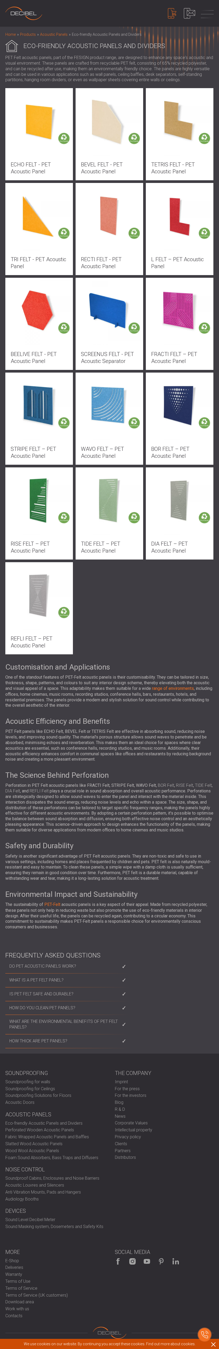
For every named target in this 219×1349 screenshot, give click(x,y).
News (120, 1116)
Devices (15, 1211)
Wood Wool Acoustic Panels (32, 1150)
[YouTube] (147, 1261)
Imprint (121, 1081)
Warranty (13, 1274)
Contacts (13, 1315)
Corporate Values (131, 1122)
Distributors (125, 1157)
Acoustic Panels (28, 1114)
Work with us (17, 1308)
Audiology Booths (22, 1199)
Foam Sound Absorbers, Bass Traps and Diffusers (51, 1157)
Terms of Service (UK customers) (36, 1295)
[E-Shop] (172, 13)
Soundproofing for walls (27, 1081)
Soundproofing (26, 1073)
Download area (19, 1301)
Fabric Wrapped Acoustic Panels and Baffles (47, 1136)
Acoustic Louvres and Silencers (34, 1185)
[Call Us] (204, 1334)
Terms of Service (21, 1288)
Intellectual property (133, 1129)
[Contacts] (189, 13)
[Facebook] (118, 1261)
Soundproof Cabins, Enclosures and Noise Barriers (52, 1178)
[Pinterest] (161, 1261)
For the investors (130, 1095)
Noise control (25, 1169)
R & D (120, 1109)
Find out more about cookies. (170, 1344)
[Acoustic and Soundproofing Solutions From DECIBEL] (23, 13)
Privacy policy (128, 1136)
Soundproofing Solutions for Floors (38, 1095)
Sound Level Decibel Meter (30, 1219)
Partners (123, 1150)
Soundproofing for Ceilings (30, 1088)
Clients (121, 1143)
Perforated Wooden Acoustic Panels (39, 1129)
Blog (119, 1102)
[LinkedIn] (176, 1261)
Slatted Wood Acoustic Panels (33, 1143)
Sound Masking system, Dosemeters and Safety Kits (54, 1226)
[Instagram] (132, 1261)
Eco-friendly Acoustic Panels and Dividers (44, 1123)
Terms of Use (17, 1281)
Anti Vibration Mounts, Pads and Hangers (43, 1192)
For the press (127, 1088)
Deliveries (14, 1267)
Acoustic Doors (19, 1102)
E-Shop (12, 1260)
